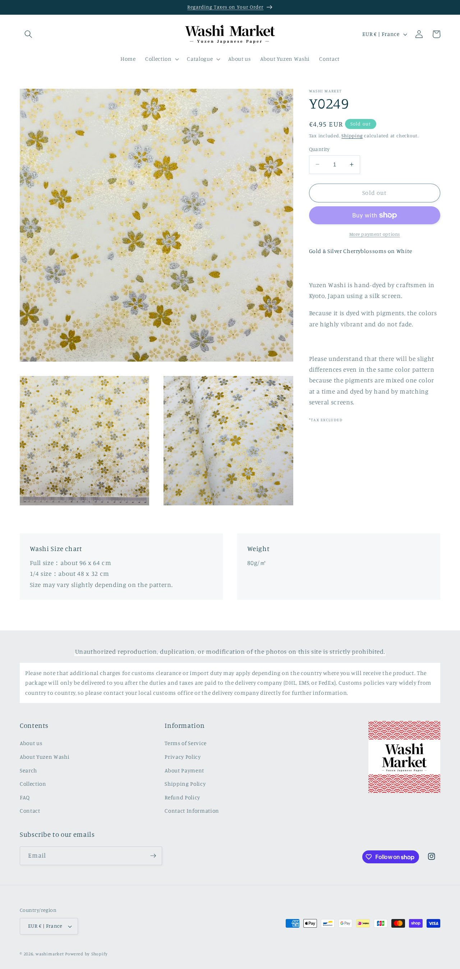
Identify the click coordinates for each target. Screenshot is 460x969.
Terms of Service (186, 743)
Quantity (319, 149)
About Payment (184, 770)
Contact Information (192, 811)
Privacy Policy (183, 756)
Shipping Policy (185, 783)
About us (31, 743)
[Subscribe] (153, 855)
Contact (30, 811)
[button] (28, 34)
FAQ (25, 797)
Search (28, 770)
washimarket (50, 953)
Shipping (352, 135)
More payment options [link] (374, 233)
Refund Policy (182, 797)
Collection (33, 783)
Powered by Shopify (86, 953)
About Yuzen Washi (44, 756)
